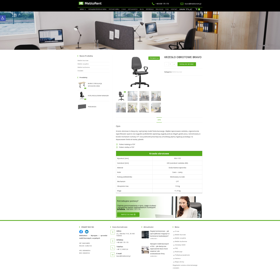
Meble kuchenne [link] (84, 67)
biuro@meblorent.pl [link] (123, 256)
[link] (3, 18)
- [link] (166, 64)
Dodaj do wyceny (187, 64)
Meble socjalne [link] (83, 64)
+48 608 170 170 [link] (133, 209)
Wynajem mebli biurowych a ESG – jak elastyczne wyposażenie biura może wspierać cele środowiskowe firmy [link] (159, 249)
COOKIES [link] (176, 268)
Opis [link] (159, 120)
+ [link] (174, 64)
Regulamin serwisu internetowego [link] (185, 265)
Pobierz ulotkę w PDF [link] (126, 147)
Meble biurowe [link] (177, 72)
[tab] (159, 119)
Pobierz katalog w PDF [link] (127, 144)
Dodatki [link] (80, 71)
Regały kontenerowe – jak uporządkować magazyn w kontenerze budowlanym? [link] (159, 233)
